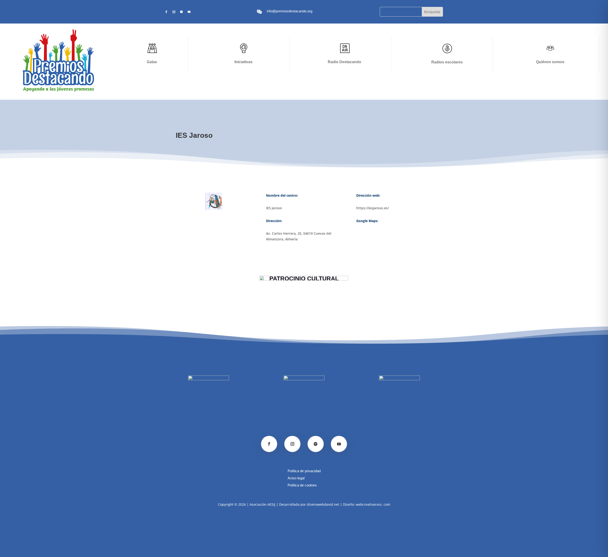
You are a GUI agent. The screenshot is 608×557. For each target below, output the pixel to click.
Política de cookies (302, 485)
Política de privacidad (304, 471)
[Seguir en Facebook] (166, 12)
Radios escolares (447, 62)
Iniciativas (243, 62)
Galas (152, 62)
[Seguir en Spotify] (181, 12)
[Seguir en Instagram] (174, 12)
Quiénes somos (550, 62)
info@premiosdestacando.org (289, 11)
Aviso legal (296, 478)
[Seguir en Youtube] (189, 12)
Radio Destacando (344, 62)
